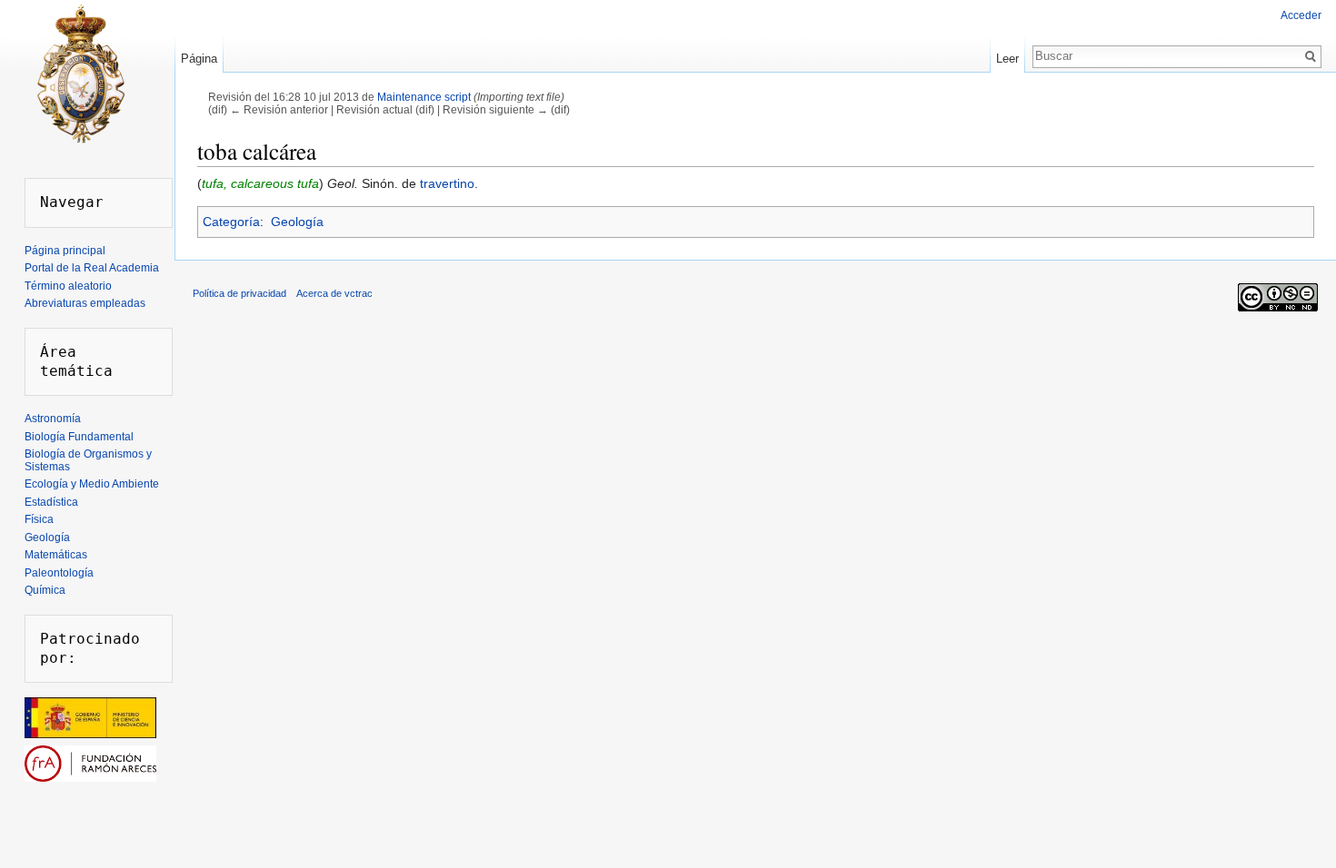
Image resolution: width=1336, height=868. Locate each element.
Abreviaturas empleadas (85, 303)
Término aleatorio (68, 286)
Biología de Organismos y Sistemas (88, 460)
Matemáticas (56, 554)
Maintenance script (424, 97)
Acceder (1301, 15)
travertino (447, 183)
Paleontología (59, 573)
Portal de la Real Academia (92, 267)
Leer (1007, 58)
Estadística (51, 502)
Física (39, 519)
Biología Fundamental (79, 436)
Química (45, 590)
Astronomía (53, 418)
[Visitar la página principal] (80, 72)
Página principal (65, 250)
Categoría (231, 221)
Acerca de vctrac (334, 293)
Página (199, 58)
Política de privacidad (239, 293)
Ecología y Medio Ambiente (92, 484)
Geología (297, 221)
